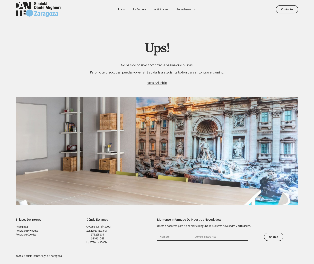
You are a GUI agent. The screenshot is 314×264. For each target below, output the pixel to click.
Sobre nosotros (186, 9)
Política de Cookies (26, 234)
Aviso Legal (22, 226)
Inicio (121, 9)
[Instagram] (296, 256)
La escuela (139, 9)
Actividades (161, 9)
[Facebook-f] (282, 256)
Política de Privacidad (27, 230)
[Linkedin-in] (289, 256)
